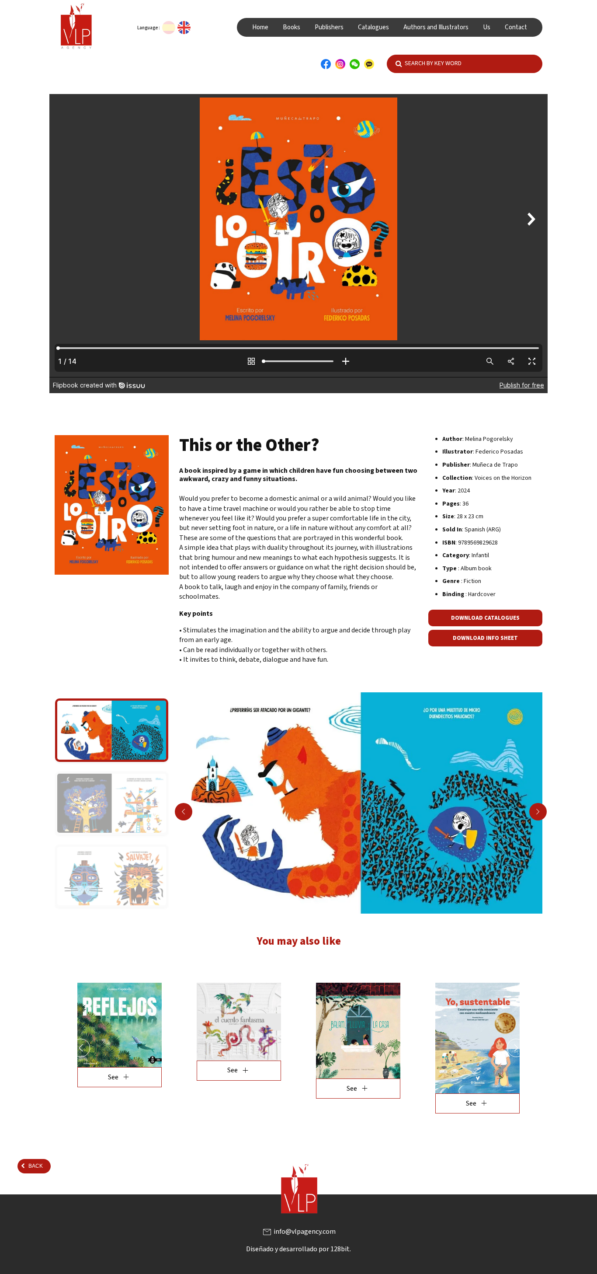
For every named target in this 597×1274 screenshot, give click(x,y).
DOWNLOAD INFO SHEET (485, 638)
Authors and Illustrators (436, 27)
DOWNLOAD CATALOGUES (485, 618)
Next (538, 811)
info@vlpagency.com (299, 1231)
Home (260, 27)
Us (486, 27)
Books (291, 27)
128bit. (340, 1249)
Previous (183, 811)
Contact (516, 27)
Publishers (329, 27)
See (119, 1077)
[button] (81, 1048)
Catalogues (373, 27)
